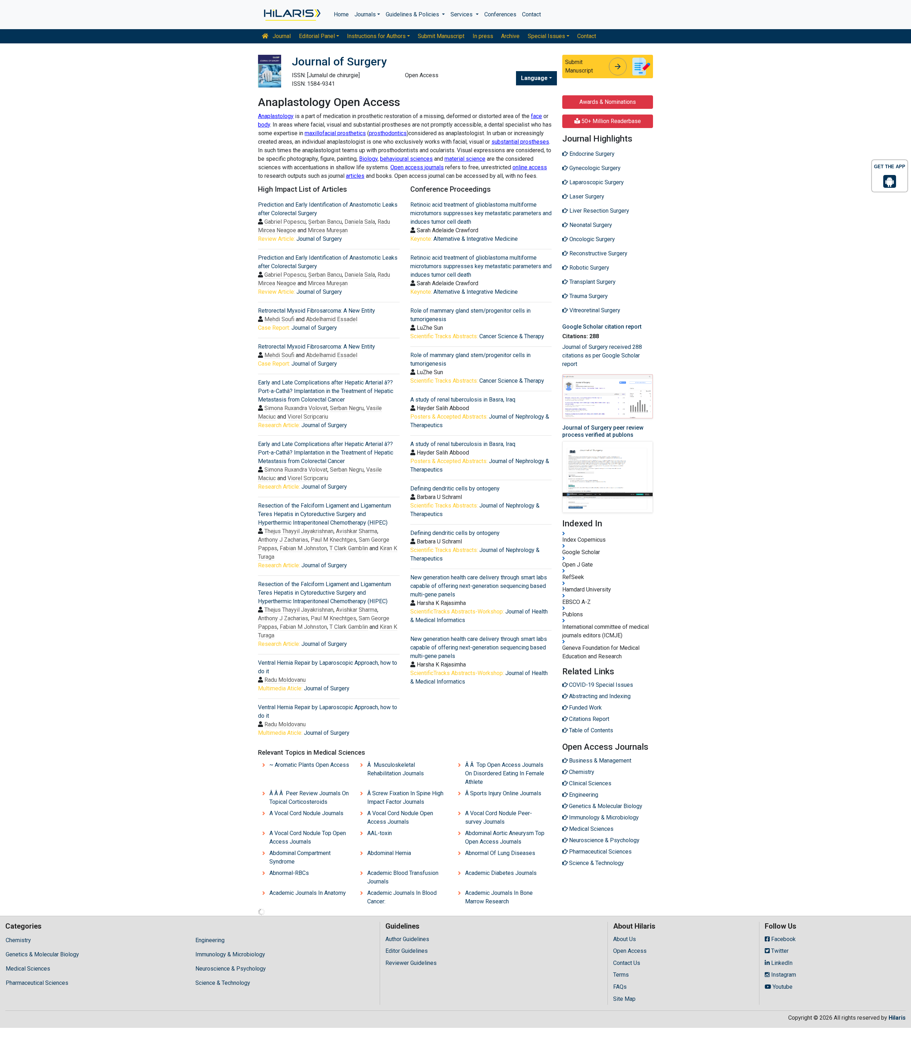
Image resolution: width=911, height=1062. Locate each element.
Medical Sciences (28, 968)
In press (483, 36)
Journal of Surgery (319, 238)
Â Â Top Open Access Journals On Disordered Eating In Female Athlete (504, 773)
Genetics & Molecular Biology (42, 954)
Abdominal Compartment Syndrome (300, 857)
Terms (621, 974)
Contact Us (626, 963)
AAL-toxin (379, 833)
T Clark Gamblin (349, 548)
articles (355, 175)
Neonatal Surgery (590, 225)
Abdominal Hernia (389, 853)
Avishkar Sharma (356, 531)
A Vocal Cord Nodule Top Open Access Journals (307, 837)
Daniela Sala (359, 221)
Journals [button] (365, 14)
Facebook (783, 939)
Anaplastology (276, 116)
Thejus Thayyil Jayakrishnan (298, 531)
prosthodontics (388, 133)
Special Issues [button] (546, 36)
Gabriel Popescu (285, 221)
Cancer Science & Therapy (511, 336)
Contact (531, 14)
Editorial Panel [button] (317, 36)
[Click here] (291, 14)
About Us (624, 939)
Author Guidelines (407, 939)
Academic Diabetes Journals (501, 873)
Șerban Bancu (325, 221)
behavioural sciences (406, 158)
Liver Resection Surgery (598, 210)
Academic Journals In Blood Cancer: (402, 897)
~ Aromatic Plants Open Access (309, 764)
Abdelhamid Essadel (331, 319)
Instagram (783, 974)
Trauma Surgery (588, 296)
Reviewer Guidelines (411, 963)
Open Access (630, 950)
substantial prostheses (520, 141)
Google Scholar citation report (602, 326)
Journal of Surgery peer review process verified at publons (602, 431)
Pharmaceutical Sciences (37, 982)
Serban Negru (347, 408)
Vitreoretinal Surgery (594, 310)
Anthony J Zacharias (283, 539)
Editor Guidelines (406, 950)
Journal (281, 36)
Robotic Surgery (588, 267)
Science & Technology (222, 982)
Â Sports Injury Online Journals (503, 793)
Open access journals (417, 167)
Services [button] (462, 14)
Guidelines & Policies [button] (413, 14)
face (536, 116)
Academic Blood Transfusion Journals (402, 877)
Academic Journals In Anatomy (307, 893)
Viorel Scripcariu (308, 416)
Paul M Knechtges (333, 539)
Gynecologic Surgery (594, 168)
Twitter (779, 950)
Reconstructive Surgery (597, 253)
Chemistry (18, 940)
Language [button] (534, 78)
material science (464, 158)
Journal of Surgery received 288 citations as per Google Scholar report (602, 355)
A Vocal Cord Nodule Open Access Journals (400, 817)
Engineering (210, 940)
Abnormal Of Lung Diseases (500, 853)
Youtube (781, 986)
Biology (368, 158)
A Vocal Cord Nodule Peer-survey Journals (498, 817)
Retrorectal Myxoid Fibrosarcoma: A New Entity (316, 310)
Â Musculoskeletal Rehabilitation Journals (395, 769)
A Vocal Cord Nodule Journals (306, 813)
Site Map (624, 998)
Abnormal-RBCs (289, 873)
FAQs (620, 986)
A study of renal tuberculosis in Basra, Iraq (462, 399)
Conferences (500, 14)
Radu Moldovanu (285, 679)
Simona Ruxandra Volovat (295, 408)
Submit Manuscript (441, 36)
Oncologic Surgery (591, 239)
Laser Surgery (586, 196)
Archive (510, 36)
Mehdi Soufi (279, 319)
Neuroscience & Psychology (230, 968)
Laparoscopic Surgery (596, 182)
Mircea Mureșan (328, 230)
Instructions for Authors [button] (376, 36)
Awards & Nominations (607, 102)
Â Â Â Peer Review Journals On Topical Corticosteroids (309, 797)
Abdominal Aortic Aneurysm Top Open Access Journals (504, 837)
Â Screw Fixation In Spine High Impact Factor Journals (405, 797)
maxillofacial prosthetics (335, 133)
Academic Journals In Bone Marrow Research (499, 897)
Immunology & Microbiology (230, 954)
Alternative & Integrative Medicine (475, 238)
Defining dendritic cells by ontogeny (455, 488)
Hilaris (897, 1017)
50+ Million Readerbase (610, 121)
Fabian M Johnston (303, 548)
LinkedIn (781, 963)
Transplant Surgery (592, 281)
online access (529, 167)
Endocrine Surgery (591, 153)
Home (341, 14)
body (264, 124)
